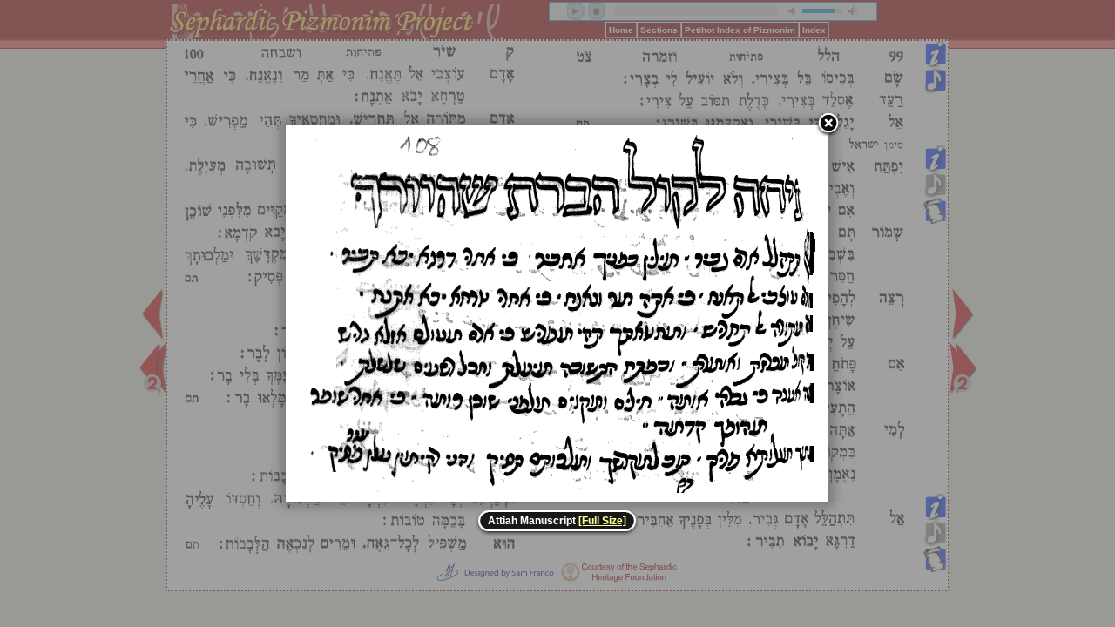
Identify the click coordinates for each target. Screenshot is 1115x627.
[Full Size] (602, 521)
